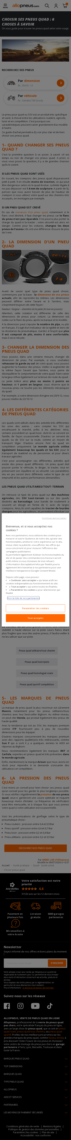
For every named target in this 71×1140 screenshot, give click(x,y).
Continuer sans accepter (54, 518)
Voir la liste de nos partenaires (23, 598)
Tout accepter (35, 618)
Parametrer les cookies (35, 608)
